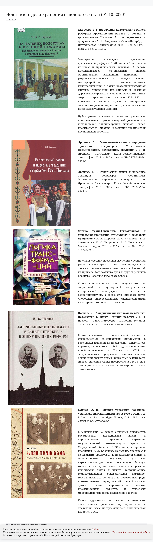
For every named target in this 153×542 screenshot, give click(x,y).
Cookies (96, 529)
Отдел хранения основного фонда (28, 524)
